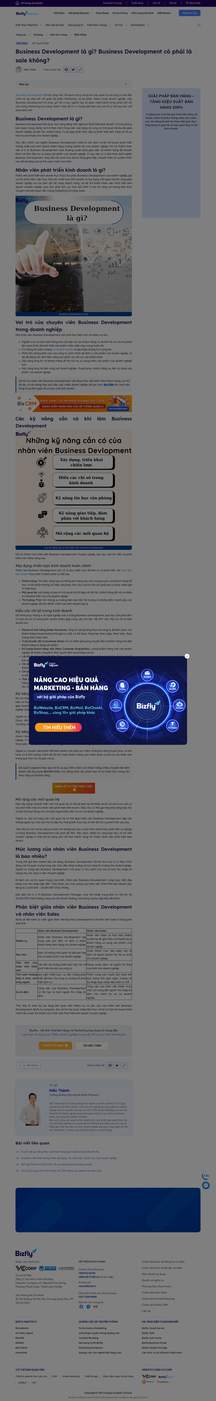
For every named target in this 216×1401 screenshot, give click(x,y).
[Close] (187, 656)
